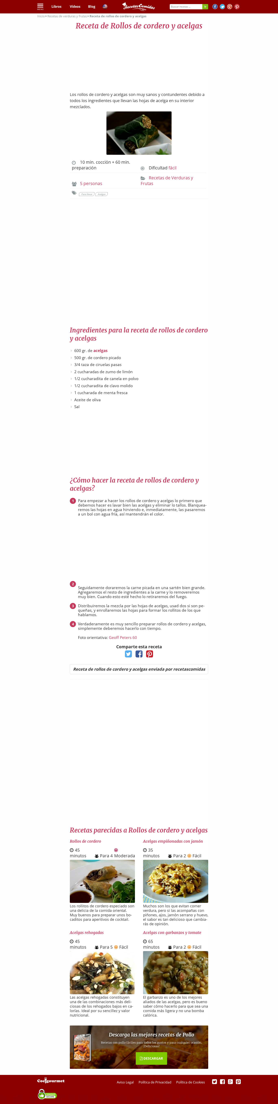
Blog (91, 6)
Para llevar (86, 194)
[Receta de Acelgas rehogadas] (102, 993)
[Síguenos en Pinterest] (237, 7)
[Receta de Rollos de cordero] (102, 901)
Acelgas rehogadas (87, 932)
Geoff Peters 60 (123, 637)
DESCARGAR (153, 1058)
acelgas (100, 350)
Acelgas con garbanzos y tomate (172, 932)
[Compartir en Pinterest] (149, 655)
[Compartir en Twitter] (128, 655)
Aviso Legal (126, 1082)
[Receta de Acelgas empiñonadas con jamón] (175, 901)
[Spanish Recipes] (105, 7)
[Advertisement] (139, 59)
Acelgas (101, 194)
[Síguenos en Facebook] (215, 7)
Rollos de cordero (85, 841)
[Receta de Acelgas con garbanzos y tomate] (175, 993)
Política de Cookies (190, 1082)
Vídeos (75, 6)
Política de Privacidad (155, 1082)
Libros (56, 6)
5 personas (91, 183)
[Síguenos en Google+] (229, 7)
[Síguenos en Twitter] (222, 7)
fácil (172, 168)
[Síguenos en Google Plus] (230, 1081)
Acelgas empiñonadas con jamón (173, 841)
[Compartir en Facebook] (139, 655)
